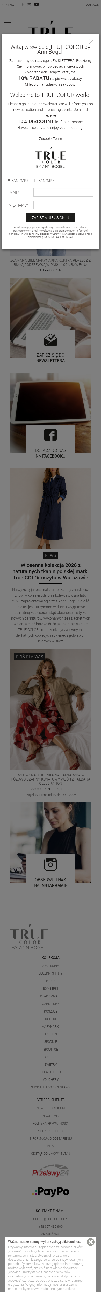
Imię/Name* (18, 205)
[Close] (91, 41)
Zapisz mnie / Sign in (50, 217)
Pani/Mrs (19, 180)
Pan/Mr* (46, 180)
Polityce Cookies (63, 1288)
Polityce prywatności (33, 1288)
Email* (13, 192)
